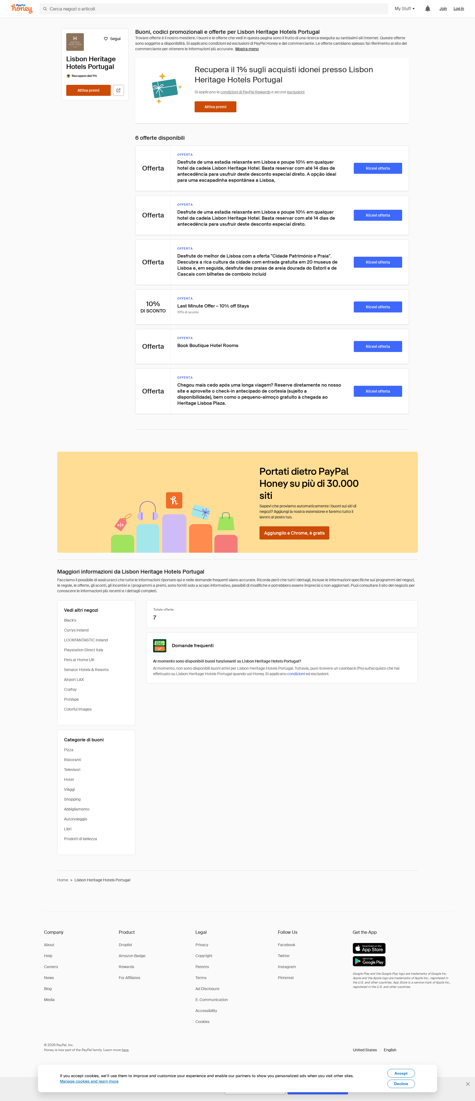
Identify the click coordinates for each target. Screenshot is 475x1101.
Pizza (68, 749)
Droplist (125, 944)
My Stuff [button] (403, 9)
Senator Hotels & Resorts (86, 669)
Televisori (72, 769)
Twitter (284, 955)
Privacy (201, 944)
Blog (48, 988)
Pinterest (286, 977)
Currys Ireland (76, 630)
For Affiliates (129, 977)
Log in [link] (459, 8)
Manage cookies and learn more (89, 1081)
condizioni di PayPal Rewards (245, 92)
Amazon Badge (132, 955)
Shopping (72, 799)
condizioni (296, 673)
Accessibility (206, 1010)
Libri (67, 828)
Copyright (203, 955)
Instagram (287, 966)
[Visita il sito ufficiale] (118, 90)
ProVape (71, 699)
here (125, 1050)
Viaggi (69, 789)
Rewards (126, 966)
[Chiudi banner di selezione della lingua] (468, 1084)
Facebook (286, 944)
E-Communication (211, 999)
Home (62, 880)
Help (48, 955)
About (49, 944)
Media (49, 999)
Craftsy (70, 689)
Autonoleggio (75, 819)
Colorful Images (78, 709)
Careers (51, 966)
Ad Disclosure (207, 988)
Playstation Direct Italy (83, 649)
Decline (401, 1084)
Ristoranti (72, 759)
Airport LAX (74, 679)
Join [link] (443, 8)
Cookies (202, 1021)
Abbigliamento (76, 809)
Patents (202, 966)
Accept (401, 1073)
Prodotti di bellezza (80, 838)
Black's (70, 620)
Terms (200, 977)
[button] (374, 1050)
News (49, 977)
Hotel (69, 779)
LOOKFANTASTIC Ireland (86, 640)
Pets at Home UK (79, 659)
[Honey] (22, 9)
